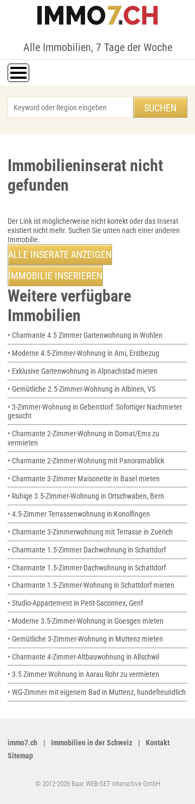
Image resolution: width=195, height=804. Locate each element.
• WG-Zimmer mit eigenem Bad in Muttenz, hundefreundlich (97, 692)
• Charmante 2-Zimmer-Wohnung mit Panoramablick (86, 460)
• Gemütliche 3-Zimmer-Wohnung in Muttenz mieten (85, 639)
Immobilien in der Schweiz (91, 742)
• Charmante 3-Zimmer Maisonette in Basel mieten (84, 478)
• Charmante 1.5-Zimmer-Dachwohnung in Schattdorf (87, 567)
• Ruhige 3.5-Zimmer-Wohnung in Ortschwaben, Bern (86, 496)
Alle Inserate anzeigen (60, 254)
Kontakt (158, 742)
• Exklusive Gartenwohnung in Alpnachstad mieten (83, 371)
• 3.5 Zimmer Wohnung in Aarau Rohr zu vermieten (83, 674)
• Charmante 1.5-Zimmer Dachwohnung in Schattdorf (87, 549)
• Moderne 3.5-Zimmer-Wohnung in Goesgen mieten (86, 621)
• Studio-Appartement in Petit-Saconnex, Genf (75, 603)
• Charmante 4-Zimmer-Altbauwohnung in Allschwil (83, 656)
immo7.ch (22, 742)
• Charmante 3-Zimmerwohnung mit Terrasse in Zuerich (90, 531)
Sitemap (20, 755)
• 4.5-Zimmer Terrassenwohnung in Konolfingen (79, 514)
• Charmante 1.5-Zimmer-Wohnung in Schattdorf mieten (91, 585)
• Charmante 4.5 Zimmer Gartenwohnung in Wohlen (85, 335)
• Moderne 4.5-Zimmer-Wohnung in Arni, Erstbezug (83, 353)
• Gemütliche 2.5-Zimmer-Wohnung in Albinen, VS (81, 389)
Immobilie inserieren (55, 275)
